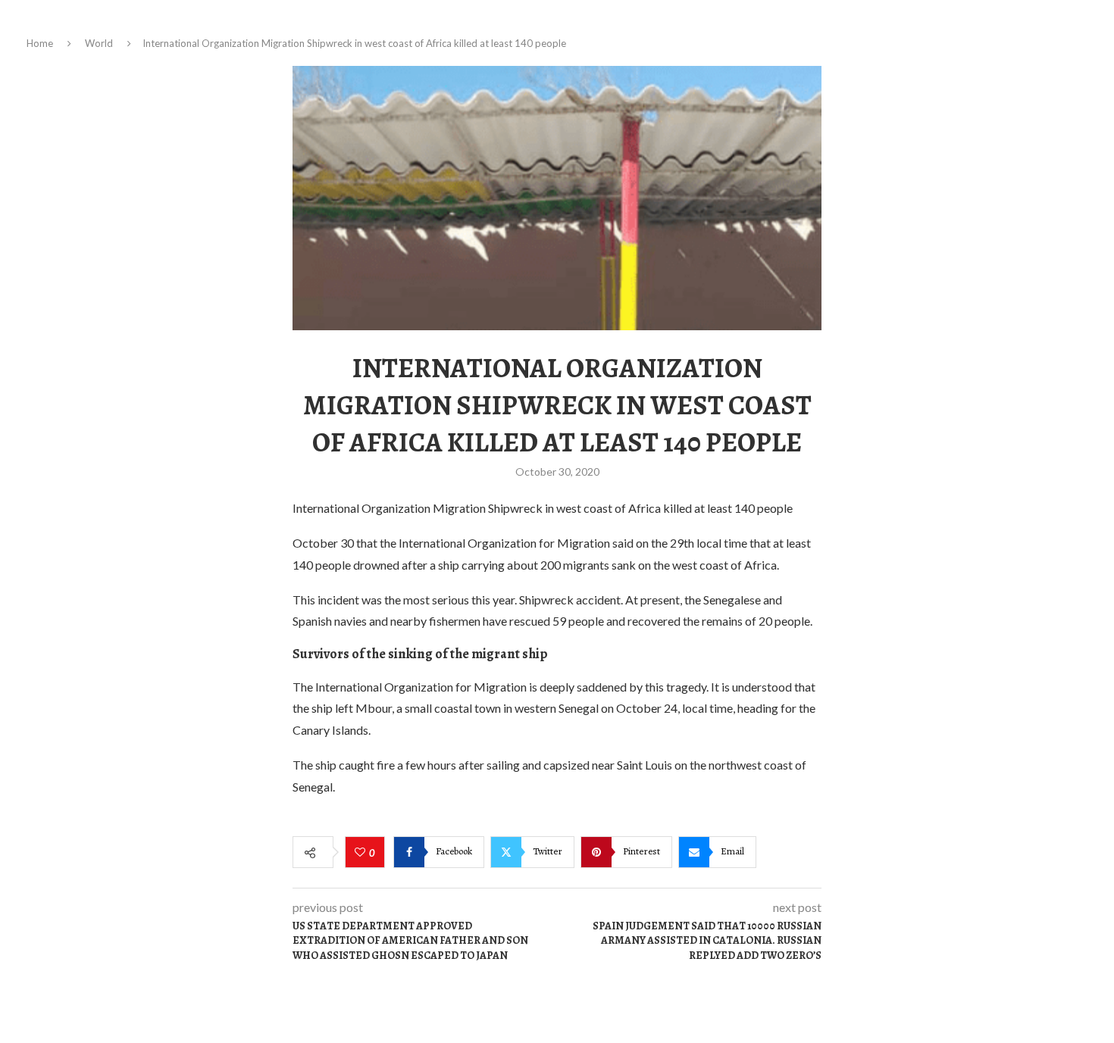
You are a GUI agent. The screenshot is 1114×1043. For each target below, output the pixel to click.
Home (40, 43)
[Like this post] (362, 853)
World (99, 43)
